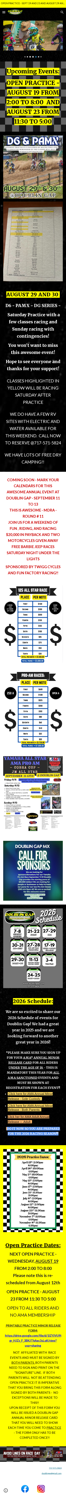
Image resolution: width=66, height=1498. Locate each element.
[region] (33, 4)
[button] (4, 12)
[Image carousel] (33, 39)
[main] (33, 96)
